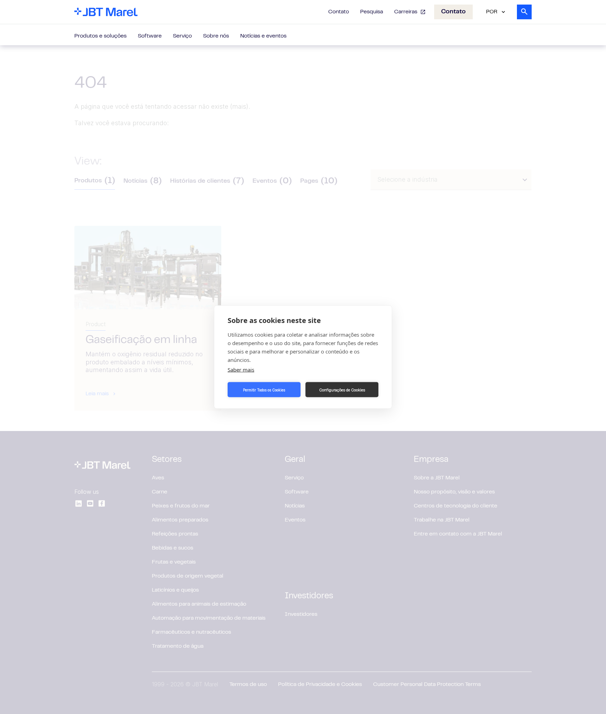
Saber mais (241, 369)
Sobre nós (216, 36)
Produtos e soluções (100, 36)
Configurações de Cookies (342, 389)
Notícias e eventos (263, 36)
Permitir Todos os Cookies (264, 390)
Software (150, 36)
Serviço (182, 36)
